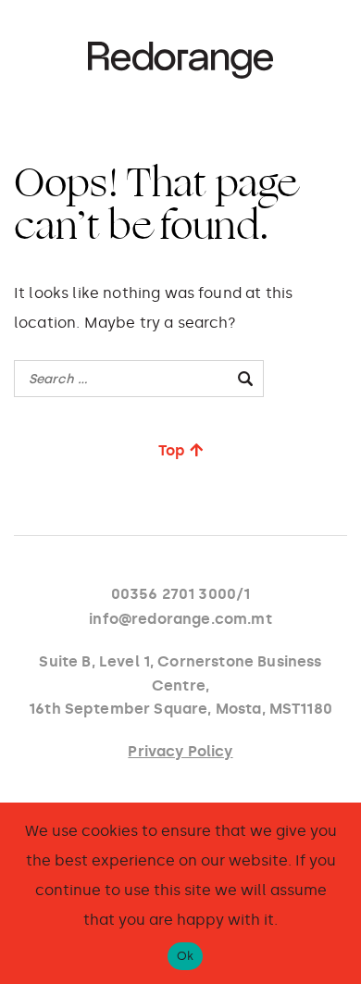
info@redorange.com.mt (180, 619)
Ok (185, 956)
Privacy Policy (180, 751)
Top (171, 450)
